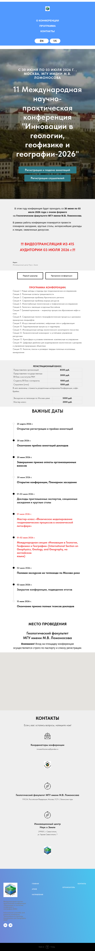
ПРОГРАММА (47, 25)
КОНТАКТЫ (47, 31)
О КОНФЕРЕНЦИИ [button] (47, 20)
